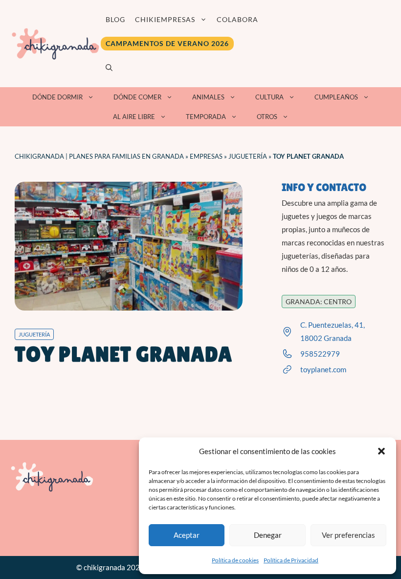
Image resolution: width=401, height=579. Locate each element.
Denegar (268, 535)
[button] (381, 451)
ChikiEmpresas (165, 19)
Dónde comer (137, 97)
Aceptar (187, 535)
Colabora (237, 19)
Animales (208, 97)
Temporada (206, 117)
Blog (115, 19)
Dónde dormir (57, 97)
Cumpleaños (336, 97)
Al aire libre (134, 117)
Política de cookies (235, 560)
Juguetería (247, 156)
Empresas (206, 156)
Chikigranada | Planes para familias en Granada (99, 156)
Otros (267, 117)
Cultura (269, 97)
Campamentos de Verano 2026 (167, 43)
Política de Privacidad (291, 560)
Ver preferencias (348, 535)
